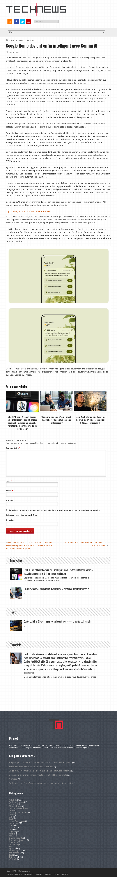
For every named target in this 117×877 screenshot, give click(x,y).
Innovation (14, 52)
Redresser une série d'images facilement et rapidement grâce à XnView (41, 783)
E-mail (9, 490)
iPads (11, 825)
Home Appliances (17, 821)
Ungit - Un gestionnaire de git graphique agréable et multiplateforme (40, 770)
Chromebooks (15, 806)
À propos (13, 779)
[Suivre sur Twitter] (22, 21)
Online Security (16, 838)
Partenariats (29, 874)
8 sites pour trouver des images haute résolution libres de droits (38, 775)
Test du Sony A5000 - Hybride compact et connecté (32, 766)
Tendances (14, 852)
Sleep (11, 846)
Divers (12, 814)
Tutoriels (13, 857)
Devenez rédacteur (14, 874)
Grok (11, 819)
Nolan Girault (15, 40)
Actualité (13, 800)
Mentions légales (52, 874)
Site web (9, 500)
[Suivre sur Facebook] (16, 21)
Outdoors (13, 842)
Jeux (11, 829)
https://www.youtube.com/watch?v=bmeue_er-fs (28, 211)
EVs (10, 817)
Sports (12, 848)
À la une (12, 804)
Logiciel (12, 831)
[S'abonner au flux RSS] (9, 21)
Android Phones (16, 802)
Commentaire (13, 448)
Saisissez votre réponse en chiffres (21, 515)
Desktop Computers (18, 812)
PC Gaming (14, 844)
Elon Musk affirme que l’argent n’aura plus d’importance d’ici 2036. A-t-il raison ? (90, 419)
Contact (64, 874)
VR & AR (12, 859)
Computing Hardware (18, 808)
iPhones (12, 827)
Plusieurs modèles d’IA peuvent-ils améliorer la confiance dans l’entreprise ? (56, 419)
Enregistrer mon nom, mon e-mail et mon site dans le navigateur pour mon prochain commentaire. (54, 510)
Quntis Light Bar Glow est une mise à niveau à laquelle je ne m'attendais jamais (57, 621)
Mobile (12, 834)
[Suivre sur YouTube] (28, 21)
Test (11, 855)
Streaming (13, 850)
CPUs (11, 810)
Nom (9, 481)
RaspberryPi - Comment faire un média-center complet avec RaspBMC (40, 762)
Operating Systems (17, 840)
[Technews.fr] (36, 15)
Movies (12, 835)
